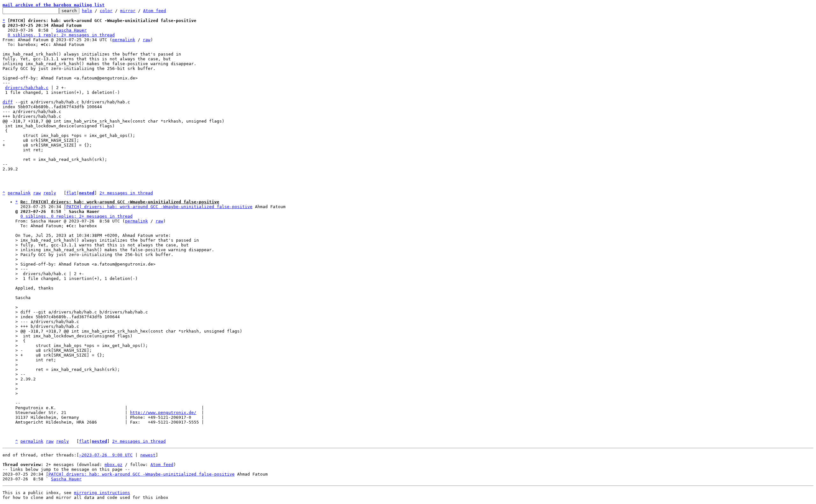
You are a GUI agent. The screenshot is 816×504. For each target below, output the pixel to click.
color (106, 10)
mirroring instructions (102, 492)
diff (8, 102)
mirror (127, 10)
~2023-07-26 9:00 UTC (106, 455)
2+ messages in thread (126, 193)
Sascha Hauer (71, 30)
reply (49, 193)
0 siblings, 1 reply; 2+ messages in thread (61, 35)
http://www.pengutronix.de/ (163, 412)
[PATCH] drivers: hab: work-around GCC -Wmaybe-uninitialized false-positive (158, 206)
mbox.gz (113, 464)
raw (146, 39)
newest (148, 455)
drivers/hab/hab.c (26, 87)
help (87, 10)
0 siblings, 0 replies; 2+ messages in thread (76, 216)
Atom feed (154, 10)
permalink (123, 39)
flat (71, 193)
